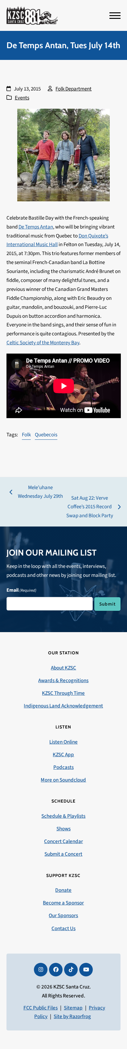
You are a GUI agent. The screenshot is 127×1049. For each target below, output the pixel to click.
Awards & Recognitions (63, 680)
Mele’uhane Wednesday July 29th (36, 492)
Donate (63, 890)
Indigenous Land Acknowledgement (63, 706)
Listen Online (63, 742)
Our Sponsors (63, 915)
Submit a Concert (63, 854)
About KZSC (63, 668)
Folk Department (73, 89)
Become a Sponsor (63, 903)
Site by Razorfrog (72, 1016)
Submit (107, 604)
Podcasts (63, 767)
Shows (63, 829)
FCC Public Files (40, 1008)
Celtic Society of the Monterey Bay (42, 342)
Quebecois (46, 434)
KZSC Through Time (63, 693)
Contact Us (63, 928)
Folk (26, 434)
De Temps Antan (35, 227)
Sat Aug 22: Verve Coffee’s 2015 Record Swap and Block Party (89, 507)
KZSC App (63, 754)
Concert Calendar (63, 841)
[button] (115, 15)
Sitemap (73, 1008)
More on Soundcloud (63, 780)
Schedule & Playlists (63, 816)
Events (22, 98)
